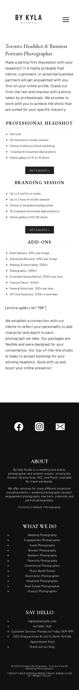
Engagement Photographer (42, 540)
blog (51, 646)
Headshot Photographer (42, 581)
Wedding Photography (42, 535)
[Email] (60, 427)
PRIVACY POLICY (42, 675)
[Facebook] (19, 427)
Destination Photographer (42, 576)
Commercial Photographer (42, 565)
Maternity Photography (42, 560)
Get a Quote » (40, 170)
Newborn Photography (42, 555)
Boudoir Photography (42, 550)
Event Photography (42, 545)
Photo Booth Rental (42, 571)
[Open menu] (69, 19)
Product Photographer (42, 591)
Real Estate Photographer (42, 586)
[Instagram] (39, 427)
